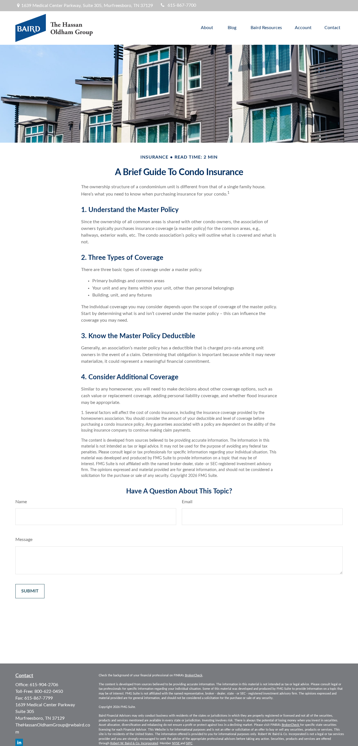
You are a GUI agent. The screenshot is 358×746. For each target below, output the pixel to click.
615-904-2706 (44, 685)
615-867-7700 (182, 5)
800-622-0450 (48, 691)
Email (187, 502)
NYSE (176, 743)
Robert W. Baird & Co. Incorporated (134, 743)
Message (23, 539)
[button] (207, 28)
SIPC (189, 743)
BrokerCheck (193, 675)
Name (21, 502)
